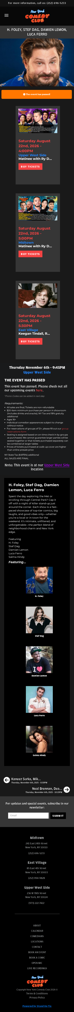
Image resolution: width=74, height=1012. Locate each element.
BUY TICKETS (30, 166)
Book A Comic (37, 957)
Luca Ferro (39, 715)
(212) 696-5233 (56, 3)
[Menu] (6, 15)
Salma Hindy (39, 755)
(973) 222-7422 (36, 903)
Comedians (37, 936)
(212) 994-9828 (36, 878)
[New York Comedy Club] (37, 15)
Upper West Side (57, 465)
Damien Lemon (39, 675)
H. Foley (39, 596)
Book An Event (37, 952)
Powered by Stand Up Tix (37, 1006)
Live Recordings (37, 968)
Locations (37, 941)
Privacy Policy (37, 997)
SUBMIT (58, 815)
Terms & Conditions (37, 993)
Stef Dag (39, 636)
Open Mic (37, 963)
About (37, 925)
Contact (37, 946)
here (39, 390)
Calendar (37, 930)
